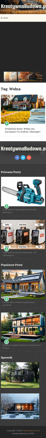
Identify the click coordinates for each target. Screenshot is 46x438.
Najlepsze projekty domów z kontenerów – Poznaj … (22, 346)
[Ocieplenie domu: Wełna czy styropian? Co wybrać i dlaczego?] (23, 109)
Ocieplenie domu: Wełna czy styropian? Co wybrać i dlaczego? (23, 130)
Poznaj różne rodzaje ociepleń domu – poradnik (19, 303)
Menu (5, 18)
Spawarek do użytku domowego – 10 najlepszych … (19, 253)
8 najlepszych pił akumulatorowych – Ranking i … (20, 211)
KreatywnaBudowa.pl (30, 431)
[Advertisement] (23, 47)
